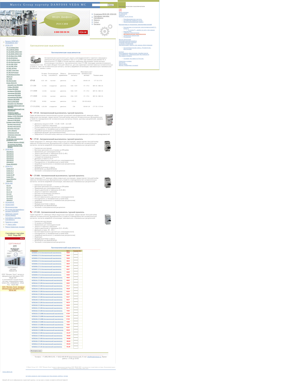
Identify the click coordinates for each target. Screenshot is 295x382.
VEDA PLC (9, 166)
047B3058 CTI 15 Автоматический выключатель (46, 272)
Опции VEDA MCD (11, 164)
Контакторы (127, 31)
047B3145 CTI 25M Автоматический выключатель (47, 291)
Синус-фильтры (12, 130)
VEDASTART (9, 205)
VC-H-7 (8, 189)
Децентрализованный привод (133, 22)
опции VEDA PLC (11, 179)
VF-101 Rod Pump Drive (13, 62)
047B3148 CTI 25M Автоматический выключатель (47, 299)
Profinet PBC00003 (13, 89)
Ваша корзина (123, 12)
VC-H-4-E (9, 187)
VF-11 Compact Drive (12, 47)
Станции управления (126, 43)
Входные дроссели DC (14, 126)
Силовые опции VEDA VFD (14, 122)
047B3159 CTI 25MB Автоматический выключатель (47, 330)
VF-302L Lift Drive (11, 68)
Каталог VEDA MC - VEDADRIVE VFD (12, 42)
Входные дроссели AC (14, 124)
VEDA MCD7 (10, 162)
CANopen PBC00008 (13, 99)
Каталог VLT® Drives (126, 16)
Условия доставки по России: (134, 58)
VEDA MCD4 (10, 158)
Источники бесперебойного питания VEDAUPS (14, 210)
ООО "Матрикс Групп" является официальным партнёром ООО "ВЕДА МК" (13, 288)
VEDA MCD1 (10, 151)
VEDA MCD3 (10, 156)
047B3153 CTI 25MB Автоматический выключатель (47, 313)
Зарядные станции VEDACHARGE (11, 214)
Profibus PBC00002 (13, 87)
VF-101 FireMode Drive (13, 60)
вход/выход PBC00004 (14, 91)
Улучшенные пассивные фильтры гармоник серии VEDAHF (15, 146)
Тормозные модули (13, 132)
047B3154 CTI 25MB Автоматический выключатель (47, 316)
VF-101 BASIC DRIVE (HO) (14, 54)
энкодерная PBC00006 (14, 95)
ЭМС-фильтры (12, 137)
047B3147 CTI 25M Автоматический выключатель (47, 297)
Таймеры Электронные (131, 32)
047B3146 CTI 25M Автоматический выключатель (47, 294)
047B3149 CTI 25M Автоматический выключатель (47, 302)
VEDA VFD (9, 45)
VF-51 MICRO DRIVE (12, 49)
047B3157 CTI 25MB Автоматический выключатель (47, 324)
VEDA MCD (9, 149)
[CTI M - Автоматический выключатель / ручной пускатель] (107, 146)
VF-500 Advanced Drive (13, 74)
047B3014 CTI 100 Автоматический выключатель (47, 344)
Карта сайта (123, 64)
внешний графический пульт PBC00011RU (16, 109)
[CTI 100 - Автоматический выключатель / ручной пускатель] (108, 219)
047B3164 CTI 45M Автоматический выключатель (47, 338)
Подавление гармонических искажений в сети (14, 139)
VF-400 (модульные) (12, 72)
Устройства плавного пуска (133, 20)
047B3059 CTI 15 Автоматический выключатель (46, 274)
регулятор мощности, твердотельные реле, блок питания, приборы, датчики (47, 376)
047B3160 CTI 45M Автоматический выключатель (47, 333)
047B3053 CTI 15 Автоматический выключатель (46, 258)
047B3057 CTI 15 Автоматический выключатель (46, 269)
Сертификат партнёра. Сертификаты (101, 17)
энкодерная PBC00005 (14, 93)
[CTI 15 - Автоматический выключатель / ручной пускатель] (109, 120)
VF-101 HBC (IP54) (11, 64)
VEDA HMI (9, 183)
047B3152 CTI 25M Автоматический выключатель (47, 310)
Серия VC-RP (10, 175)
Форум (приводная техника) (128, 65)
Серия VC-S (9, 170)
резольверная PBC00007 (15, 97)
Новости (122, 15)
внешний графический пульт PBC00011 (16, 106)
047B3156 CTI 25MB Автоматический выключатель (47, 322)
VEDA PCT (9, 181)
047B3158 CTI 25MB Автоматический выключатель (47, 327)
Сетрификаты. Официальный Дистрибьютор (134, 54)
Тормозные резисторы (14, 134)
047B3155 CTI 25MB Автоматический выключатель (47, 319)
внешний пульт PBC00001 (15, 85)
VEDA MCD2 (10, 153)
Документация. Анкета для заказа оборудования (135, 45)
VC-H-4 (8, 185)
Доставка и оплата (125, 56)
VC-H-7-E (9, 191)
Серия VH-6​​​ (9, 177)
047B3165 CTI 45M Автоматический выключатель (47, 341)
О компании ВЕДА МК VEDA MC (105, 14)
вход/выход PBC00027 (14, 118)
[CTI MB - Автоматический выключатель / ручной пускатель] (107, 183)
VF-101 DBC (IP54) (11, 66)
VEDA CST (9, 76)
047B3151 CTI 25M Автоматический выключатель (47, 308)
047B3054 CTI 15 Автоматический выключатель (46, 261)
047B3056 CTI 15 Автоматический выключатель (46, 266)
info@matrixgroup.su (94, 357)
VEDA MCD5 (10, 160)
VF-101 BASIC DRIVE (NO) (14, 51)
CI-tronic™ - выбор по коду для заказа (141, 30)
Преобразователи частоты (133, 19)
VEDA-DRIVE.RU (7, 372)
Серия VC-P (9, 172)
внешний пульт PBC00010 (15, 103)
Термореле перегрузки (131, 35)
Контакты (122, 62)
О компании (123, 13)
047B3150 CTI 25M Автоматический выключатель (47, 305)
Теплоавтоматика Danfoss (128, 41)
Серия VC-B (9, 168)
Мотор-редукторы (125, 39)
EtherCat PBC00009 (13, 101)
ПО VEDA (9, 78)
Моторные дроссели (13, 128)
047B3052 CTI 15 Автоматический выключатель (46, 255)
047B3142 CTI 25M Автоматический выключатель (47, 283)
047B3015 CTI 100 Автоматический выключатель (47, 346)
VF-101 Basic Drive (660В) (14, 56)
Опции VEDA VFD (11, 83)
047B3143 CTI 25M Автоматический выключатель (47, 286)
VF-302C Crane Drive (12, 70)
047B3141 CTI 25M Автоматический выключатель (47, 280)
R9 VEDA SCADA (11, 80)
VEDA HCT (9, 200)
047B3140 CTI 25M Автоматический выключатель (47, 277)
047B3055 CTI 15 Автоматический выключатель (46, 263)
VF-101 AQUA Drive (12, 58)
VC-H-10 (8, 194)
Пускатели (127, 37)
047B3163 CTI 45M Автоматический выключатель (47, 335)
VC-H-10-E (9, 196)
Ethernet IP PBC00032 (14, 120)
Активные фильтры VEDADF (16, 142)
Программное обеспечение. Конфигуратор (133, 53)
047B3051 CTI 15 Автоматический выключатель (46, 252)
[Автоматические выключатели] (35, 59)
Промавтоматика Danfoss (128, 42)
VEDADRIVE (9, 202)
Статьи (121, 51)
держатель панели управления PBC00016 (14, 113)
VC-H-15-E (9, 198)
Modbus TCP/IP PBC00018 (15, 116)
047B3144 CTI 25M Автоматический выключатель (47, 288)
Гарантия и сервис (125, 61)
